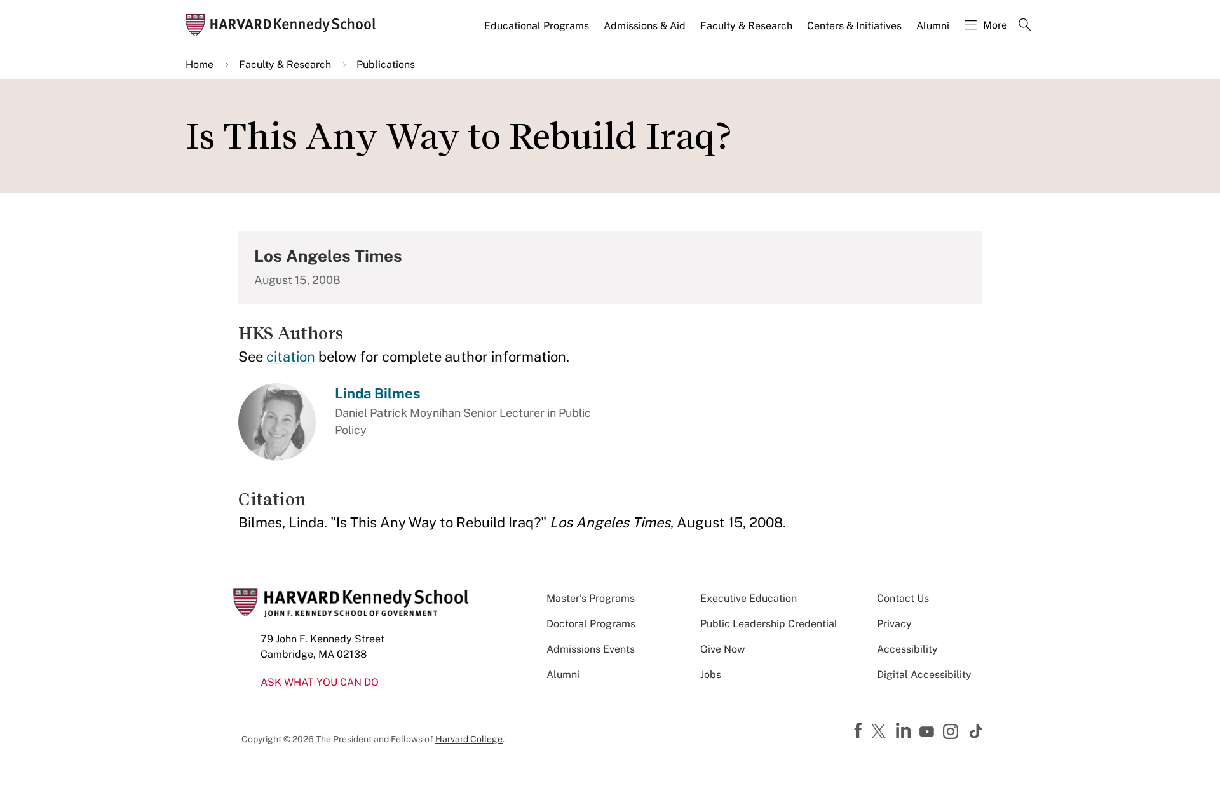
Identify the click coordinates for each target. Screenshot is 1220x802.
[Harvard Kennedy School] (285, 25)
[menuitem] (537, 31)
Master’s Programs (590, 598)
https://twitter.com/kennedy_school (880, 732)
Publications (385, 64)
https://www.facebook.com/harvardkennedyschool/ (859, 731)
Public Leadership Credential (768, 624)
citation (290, 356)
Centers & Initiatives (854, 26)
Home (200, 64)
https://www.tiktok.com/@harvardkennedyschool (976, 731)
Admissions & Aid (645, 26)
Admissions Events (590, 649)
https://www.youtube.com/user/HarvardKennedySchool (928, 732)
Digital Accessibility (924, 675)
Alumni (932, 26)
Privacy (894, 624)
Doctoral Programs (590, 624)
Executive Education (748, 598)
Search (1024, 26)
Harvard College (469, 739)
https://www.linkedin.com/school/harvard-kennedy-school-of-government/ (904, 731)
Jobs (710, 675)
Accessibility (907, 649)
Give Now (722, 649)
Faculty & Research (746, 26)
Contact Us (903, 598)
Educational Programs (536, 26)
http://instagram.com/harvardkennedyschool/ (952, 733)
